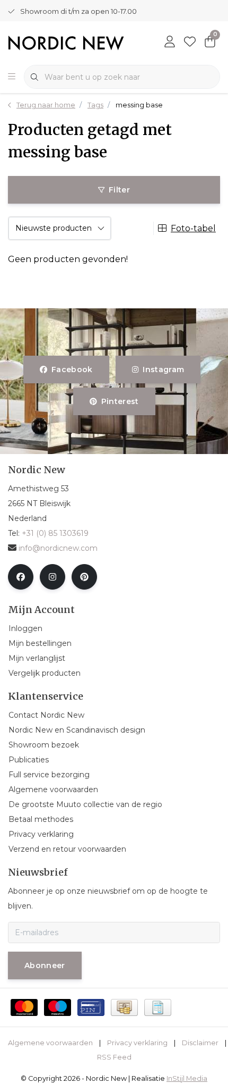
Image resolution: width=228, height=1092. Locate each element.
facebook (72, 369)
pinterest (119, 401)
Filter (119, 190)
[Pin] (90, 1007)
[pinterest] (84, 577)
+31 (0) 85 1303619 (55, 533)
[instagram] (52, 577)
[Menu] (11, 77)
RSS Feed (114, 1057)
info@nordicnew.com (58, 548)
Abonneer (44, 965)
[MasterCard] (24, 1007)
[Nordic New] (66, 42)
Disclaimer (200, 1043)
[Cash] (124, 1007)
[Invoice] (157, 1007)
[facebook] (20, 577)
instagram (163, 369)
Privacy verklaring (137, 1043)
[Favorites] (190, 42)
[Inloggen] (170, 42)
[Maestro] (57, 1007)
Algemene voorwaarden (50, 1043)
